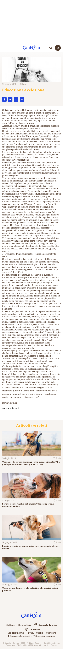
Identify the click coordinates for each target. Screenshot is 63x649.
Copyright (51, 633)
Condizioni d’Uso (15, 633)
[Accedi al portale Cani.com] (58, 48)
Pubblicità (34, 629)
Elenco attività (25, 625)
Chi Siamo (10, 625)
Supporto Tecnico (47, 625)
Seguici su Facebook (19, 636)
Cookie (39, 633)
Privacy (30, 633)
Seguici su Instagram (45, 636)
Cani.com (31, 47)
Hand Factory (51, 645)
